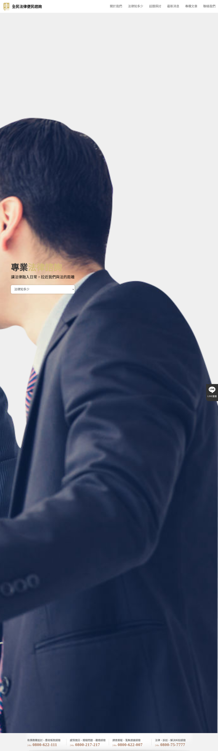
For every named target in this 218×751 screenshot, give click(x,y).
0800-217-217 (87, 744)
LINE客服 (212, 396)
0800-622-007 (130, 744)
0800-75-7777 (172, 744)
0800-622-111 (45, 744)
